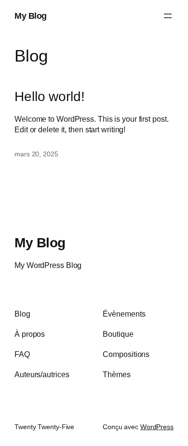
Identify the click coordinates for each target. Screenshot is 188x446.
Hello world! (49, 96)
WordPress (157, 427)
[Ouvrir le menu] (168, 16)
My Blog (30, 16)
